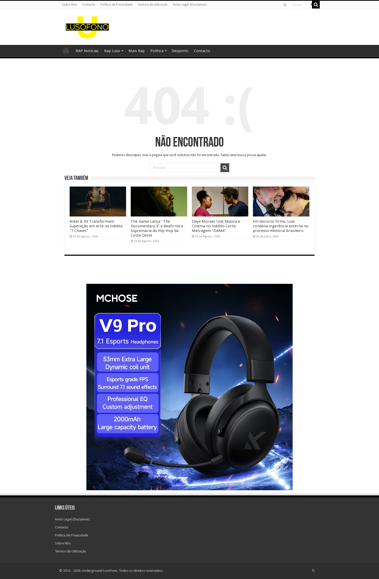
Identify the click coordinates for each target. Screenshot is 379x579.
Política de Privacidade (117, 4)
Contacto (88, 4)
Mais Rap (136, 51)
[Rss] (285, 5)
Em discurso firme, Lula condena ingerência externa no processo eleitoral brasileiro (280, 226)
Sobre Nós (69, 4)
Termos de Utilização (153, 4)
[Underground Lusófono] (87, 26)
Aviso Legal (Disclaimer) (190, 4)
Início (66, 50)
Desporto (180, 51)
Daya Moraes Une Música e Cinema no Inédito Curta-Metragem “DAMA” (216, 226)
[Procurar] (316, 5)
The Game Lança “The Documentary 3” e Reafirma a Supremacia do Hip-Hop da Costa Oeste (157, 228)
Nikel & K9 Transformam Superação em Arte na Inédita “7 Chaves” (96, 226)
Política (156, 51)
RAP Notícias (87, 51)
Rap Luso (112, 51)
